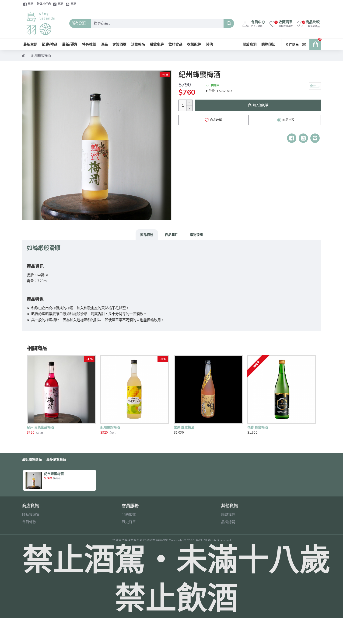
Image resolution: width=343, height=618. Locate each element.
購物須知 (196, 235)
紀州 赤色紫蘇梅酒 (40, 427)
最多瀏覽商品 (56, 459)
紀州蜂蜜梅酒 (54, 474)
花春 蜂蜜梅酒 (257, 427)
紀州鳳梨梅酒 (110, 427)
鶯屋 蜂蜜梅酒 (184, 427)
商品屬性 (171, 235)
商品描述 (146, 235)
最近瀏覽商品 (32, 459)
